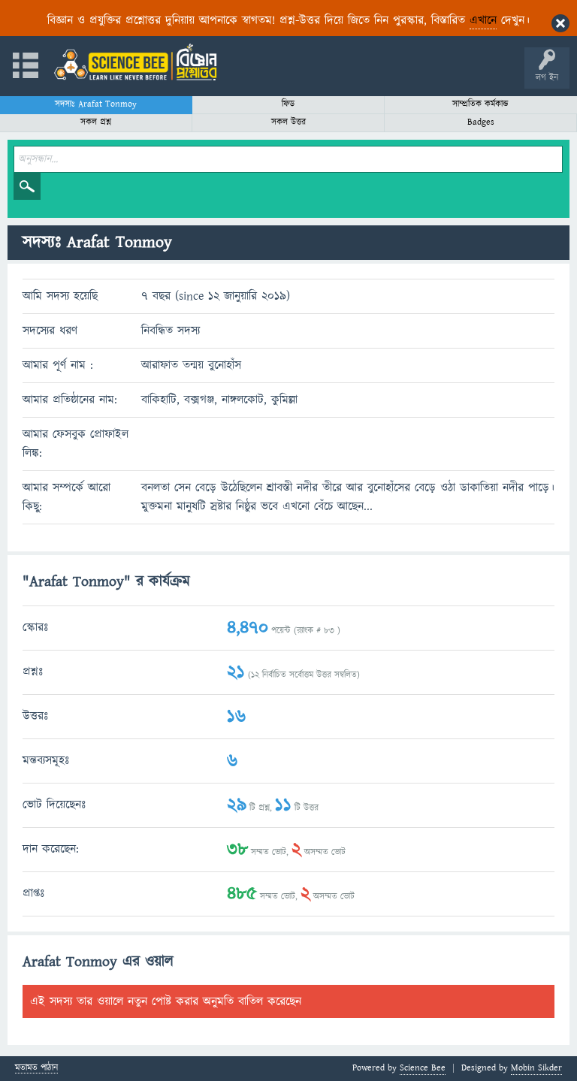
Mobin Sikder (536, 1067)
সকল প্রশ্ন (95, 122)
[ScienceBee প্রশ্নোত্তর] (135, 62)
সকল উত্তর (288, 122)
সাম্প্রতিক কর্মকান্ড (480, 104)
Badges (480, 122)
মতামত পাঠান (36, 1068)
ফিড (288, 104)
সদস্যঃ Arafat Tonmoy (96, 104)
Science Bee (423, 1067)
